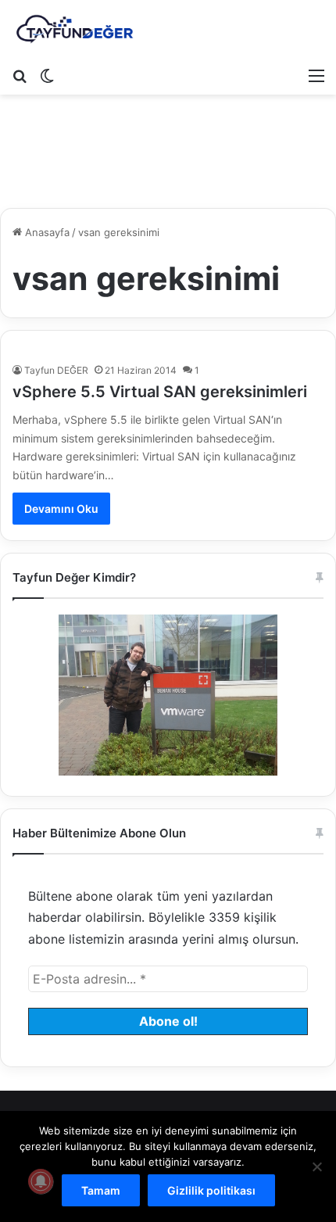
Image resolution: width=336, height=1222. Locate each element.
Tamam (100, 1190)
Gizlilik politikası (211, 1190)
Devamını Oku (61, 508)
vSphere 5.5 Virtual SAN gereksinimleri (160, 391)
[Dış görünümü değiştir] (47, 75)
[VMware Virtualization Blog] (74, 29)
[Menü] (316, 75)
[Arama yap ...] (19, 75)
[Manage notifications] (40, 1181)
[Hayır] (316, 1166)
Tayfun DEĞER (56, 370)
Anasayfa (46, 232)
